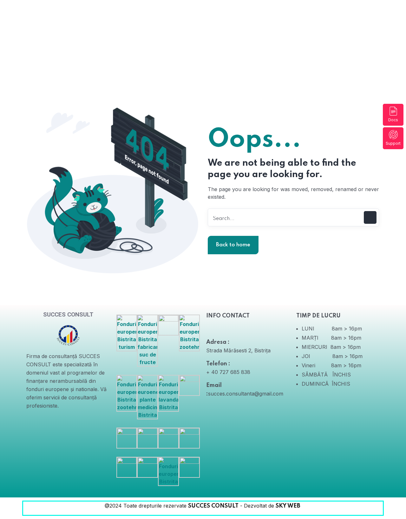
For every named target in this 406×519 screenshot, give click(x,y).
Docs (393, 119)
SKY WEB (289, 506)
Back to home (233, 245)
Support (393, 143)
